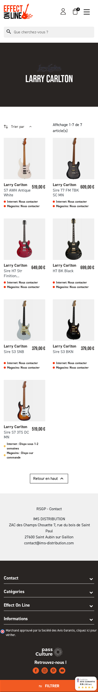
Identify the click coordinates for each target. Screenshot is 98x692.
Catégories (14, 592)
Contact (11, 578)
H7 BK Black (63, 270)
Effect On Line (17, 605)
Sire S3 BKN (63, 351)
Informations (16, 619)
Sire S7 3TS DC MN (16, 435)
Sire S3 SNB (14, 351)
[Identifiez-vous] (63, 11)
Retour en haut (49, 479)
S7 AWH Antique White (17, 193)
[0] (75, 11)
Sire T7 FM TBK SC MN (66, 193)
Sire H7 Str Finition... (13, 273)
